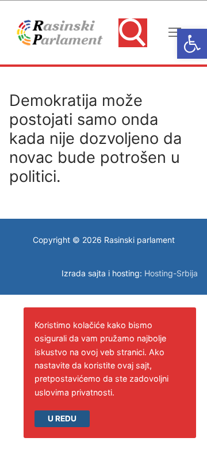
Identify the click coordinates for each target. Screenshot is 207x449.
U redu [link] (62, 418)
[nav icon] (174, 33)
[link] (192, 44)
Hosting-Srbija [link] (171, 273)
